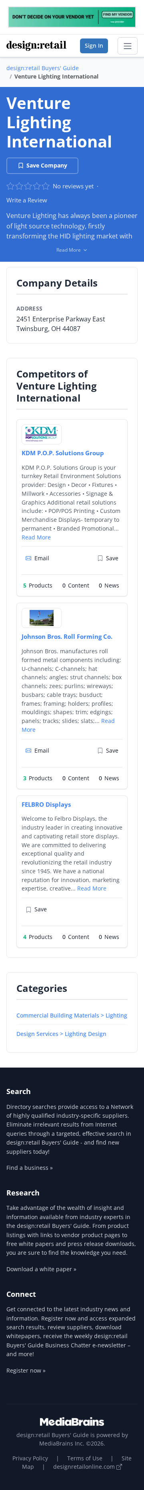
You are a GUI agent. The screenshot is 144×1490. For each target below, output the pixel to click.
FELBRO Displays (46, 804)
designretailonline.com (84, 1466)
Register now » (26, 1370)
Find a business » (29, 1167)
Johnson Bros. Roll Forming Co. (67, 636)
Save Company (46, 165)
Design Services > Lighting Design (61, 1034)
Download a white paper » (41, 1269)
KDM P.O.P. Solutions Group (63, 453)
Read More (36, 537)
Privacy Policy (30, 1458)
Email (41, 558)
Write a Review (26, 200)
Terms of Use (84, 1458)
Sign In (94, 45)
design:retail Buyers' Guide (42, 68)
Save (112, 558)
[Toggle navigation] (128, 46)
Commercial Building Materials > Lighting (71, 1015)
